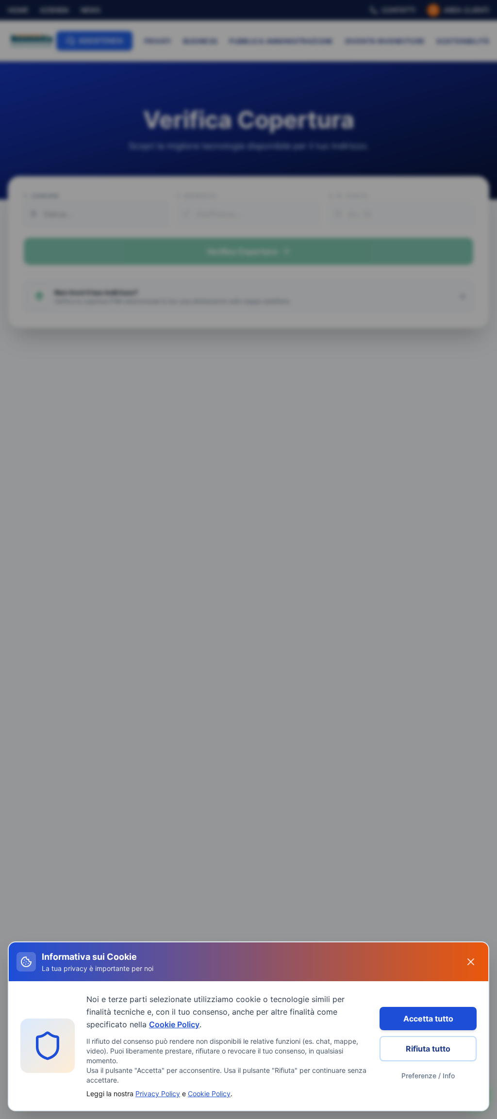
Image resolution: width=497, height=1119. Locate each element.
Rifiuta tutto (428, 1048)
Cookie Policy (174, 1024)
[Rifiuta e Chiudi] (470, 961)
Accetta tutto (428, 1018)
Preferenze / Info (428, 1075)
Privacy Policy (157, 1093)
